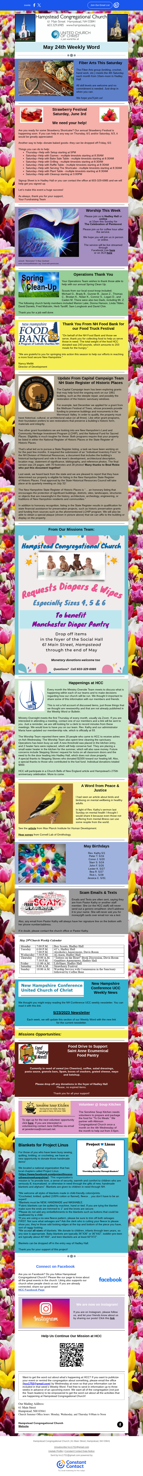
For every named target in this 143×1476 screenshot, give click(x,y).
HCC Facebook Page (31, 1289)
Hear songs (25, 834)
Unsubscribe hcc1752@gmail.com (71, 1447)
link (112, 1318)
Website (23, 1426)
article (32, 828)
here (112, 250)
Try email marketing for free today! (71, 1471)
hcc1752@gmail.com (36, 1383)
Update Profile (55, 1451)
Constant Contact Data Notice (80, 1451)
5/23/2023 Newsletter (71, 1013)
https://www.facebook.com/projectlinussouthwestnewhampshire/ (45, 1176)
